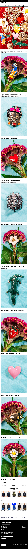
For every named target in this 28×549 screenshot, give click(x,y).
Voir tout (14, 489)
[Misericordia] (5, 3)
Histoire (16, 5)
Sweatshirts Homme (14, 488)
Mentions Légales (24, 527)
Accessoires (12, 5)
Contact (23, 524)
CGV (22, 526)
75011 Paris (6, 524)
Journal (23, 5)
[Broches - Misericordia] (14, 351)
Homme (5, 5)
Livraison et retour (24, 525)
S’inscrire (3, 538)
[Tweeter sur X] (4, 482)
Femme (8, 5)
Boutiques (19, 5)
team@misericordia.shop (4, 527)
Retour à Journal (14, 485)
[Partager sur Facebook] (5, 482)
